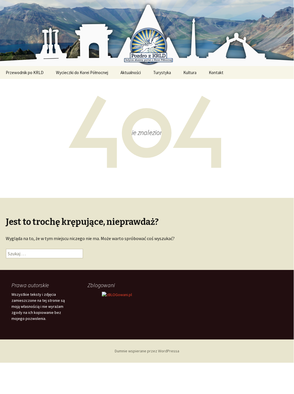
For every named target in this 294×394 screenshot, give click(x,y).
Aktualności (130, 72)
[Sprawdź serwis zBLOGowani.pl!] (117, 294)
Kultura (189, 72)
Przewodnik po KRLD (25, 72)
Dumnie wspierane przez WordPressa (147, 351)
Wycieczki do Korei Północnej (82, 72)
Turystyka (162, 72)
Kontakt (216, 72)
